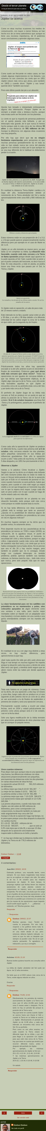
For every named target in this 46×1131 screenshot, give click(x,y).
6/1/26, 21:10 (20, 957)
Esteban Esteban (20, 1125)
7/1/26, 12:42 (25, 995)
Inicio (23, 1113)
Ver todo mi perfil (17, 1128)
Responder (11, 909)
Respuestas (13, 914)
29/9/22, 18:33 (20, 869)
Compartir (5, 858)
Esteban (16, 919)
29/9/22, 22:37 (25, 919)
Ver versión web (23, 1118)
